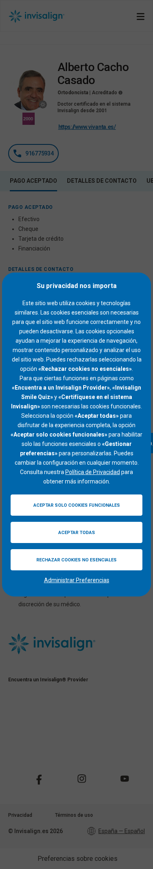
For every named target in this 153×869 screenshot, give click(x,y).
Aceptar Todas (76, 532)
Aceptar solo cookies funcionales (76, 505)
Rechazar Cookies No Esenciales (76, 560)
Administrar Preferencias (76, 580)
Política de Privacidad (92, 472)
